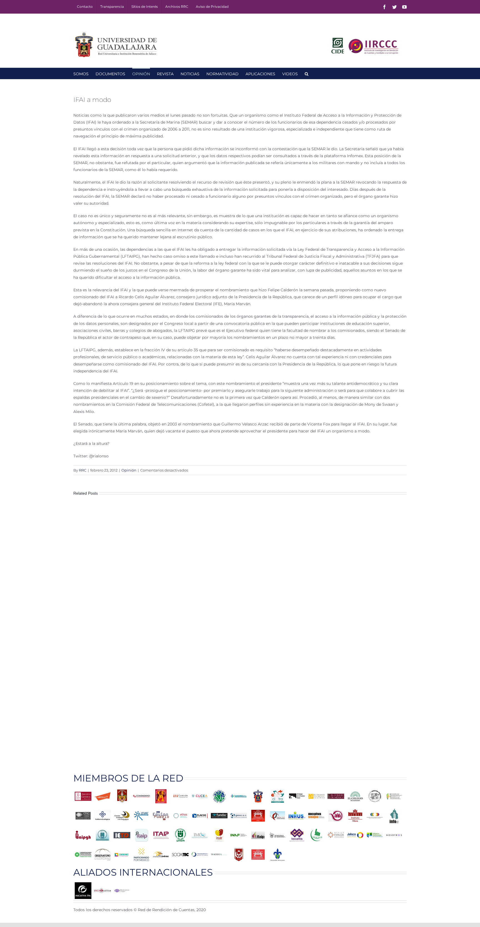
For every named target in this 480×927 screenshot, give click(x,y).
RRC (82, 470)
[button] (306, 73)
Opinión (128, 470)
